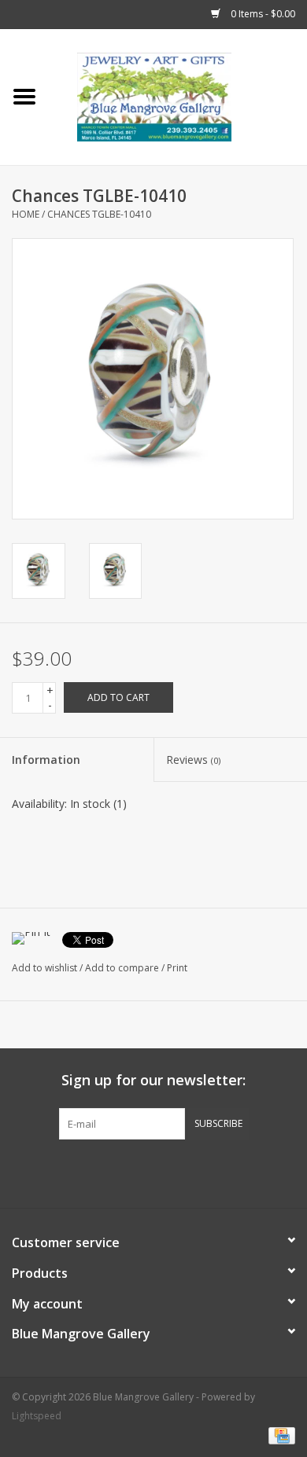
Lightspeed (36, 1415)
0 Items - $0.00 (261, 13)
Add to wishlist (44, 967)
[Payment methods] (279, 1435)
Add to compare (123, 967)
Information (46, 759)
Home (25, 214)
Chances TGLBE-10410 (99, 214)
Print (177, 967)
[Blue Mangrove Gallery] (177, 95)
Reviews (193, 759)
